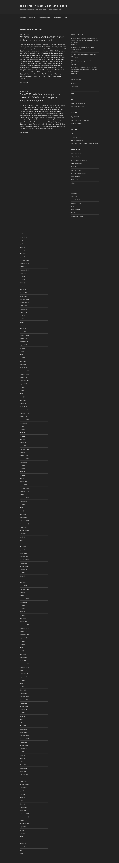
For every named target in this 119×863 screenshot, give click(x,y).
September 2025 (24, 270)
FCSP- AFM (74, 166)
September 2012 (24, 745)
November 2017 (24, 559)
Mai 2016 (22, 612)
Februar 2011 (23, 807)
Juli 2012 (22, 752)
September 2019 (24, 498)
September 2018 (24, 530)
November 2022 (24, 374)
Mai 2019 (22, 507)
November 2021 (24, 413)
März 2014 (23, 690)
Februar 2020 (23, 481)
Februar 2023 (23, 364)
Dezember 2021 (24, 410)
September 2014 (24, 673)
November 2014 (24, 667)
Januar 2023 (23, 367)
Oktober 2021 (23, 416)
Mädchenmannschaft (77, 140)
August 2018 (23, 533)
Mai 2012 (22, 758)
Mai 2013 (22, 719)
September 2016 (24, 599)
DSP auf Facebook (76, 153)
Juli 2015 (22, 641)
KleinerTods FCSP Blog (43, 6)
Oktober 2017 (23, 563)
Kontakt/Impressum (44, 17)
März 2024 (23, 328)
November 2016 (24, 592)
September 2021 (24, 420)
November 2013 (24, 700)
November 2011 (24, 778)
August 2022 (23, 384)
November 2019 (24, 491)
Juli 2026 (22, 240)
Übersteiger (74, 193)
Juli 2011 (22, 791)
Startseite (23, 17)
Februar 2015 (23, 657)
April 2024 (22, 325)
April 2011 (22, 800)
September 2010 (24, 823)
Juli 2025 (22, 276)
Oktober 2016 (23, 595)
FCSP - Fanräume (75, 180)
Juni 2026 (22, 244)
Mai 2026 (22, 247)
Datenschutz (57, 17)
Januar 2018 (23, 553)
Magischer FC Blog (76, 203)
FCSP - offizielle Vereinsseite (79, 160)
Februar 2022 (23, 403)
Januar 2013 (23, 732)
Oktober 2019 (23, 494)
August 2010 (23, 826)
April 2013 (22, 722)
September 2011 (24, 784)
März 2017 (23, 582)
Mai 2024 (22, 322)
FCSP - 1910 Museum (77, 163)
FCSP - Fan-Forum (76, 170)
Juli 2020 (22, 465)
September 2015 (24, 634)
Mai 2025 (22, 283)
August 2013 (23, 709)
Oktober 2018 (23, 527)
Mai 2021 (22, 433)
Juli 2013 (22, 713)
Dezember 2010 (24, 813)
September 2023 (24, 341)
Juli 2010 (22, 830)
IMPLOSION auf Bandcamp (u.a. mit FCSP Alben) (84, 143)
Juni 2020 (22, 468)
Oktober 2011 (23, 781)
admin (72, 93)
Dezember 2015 (24, 625)
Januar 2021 (23, 446)
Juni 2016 (22, 608)
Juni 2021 (22, 429)
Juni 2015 (22, 644)
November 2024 (24, 302)
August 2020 (23, 462)
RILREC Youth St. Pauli (77, 216)
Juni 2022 (22, 390)
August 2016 (23, 602)
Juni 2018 (22, 537)
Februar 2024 (23, 332)
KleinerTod (32, 17)
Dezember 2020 (24, 449)
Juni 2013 (22, 716)
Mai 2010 (22, 836)
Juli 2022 (22, 387)
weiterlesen (24, 82)
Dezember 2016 (24, 589)
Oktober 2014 (23, 670)
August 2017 (23, 569)
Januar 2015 (23, 660)
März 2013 (23, 726)
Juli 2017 (22, 573)
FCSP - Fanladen (75, 176)
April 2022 (22, 397)
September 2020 (24, 459)
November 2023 (24, 335)
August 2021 (23, 423)
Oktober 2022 (23, 377)
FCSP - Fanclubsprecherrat (78, 173)
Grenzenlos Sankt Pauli (77, 200)
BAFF (72, 133)
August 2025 (23, 273)
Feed (72, 90)
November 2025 (24, 263)
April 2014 (22, 687)
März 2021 (23, 439)
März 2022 (23, 400)
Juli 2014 (22, 680)
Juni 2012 (22, 755)
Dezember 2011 (24, 774)
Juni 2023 (22, 351)
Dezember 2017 (24, 556)
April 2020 (23, 475)
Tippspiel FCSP (75, 117)
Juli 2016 (22, 605)
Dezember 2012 (24, 735)
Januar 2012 (23, 771)
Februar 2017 (23, 586)
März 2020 (23, 478)
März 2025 (23, 289)
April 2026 (22, 250)
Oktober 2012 (23, 742)
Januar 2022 (23, 406)
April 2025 (22, 286)
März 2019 (23, 514)
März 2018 (23, 546)
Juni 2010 (22, 833)
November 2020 (24, 452)
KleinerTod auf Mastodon (78, 103)
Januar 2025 (23, 296)
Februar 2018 (23, 550)
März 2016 (23, 618)
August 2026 (23, 237)
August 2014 (23, 677)
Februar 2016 (23, 621)
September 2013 (24, 706)
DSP (65, 17)
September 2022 (24, 380)
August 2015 (23, 638)
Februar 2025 (23, 292)
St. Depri (73, 183)
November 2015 (24, 628)
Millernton (73, 213)
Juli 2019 (22, 504)
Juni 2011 (22, 794)
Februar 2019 (23, 517)
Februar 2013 (23, 729)
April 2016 (22, 615)
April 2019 (22, 511)
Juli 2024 (22, 315)
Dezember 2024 (24, 299)
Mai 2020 (22, 472)
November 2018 (24, 524)
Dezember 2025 (24, 260)
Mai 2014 (22, 683)
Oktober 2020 (24, 455)
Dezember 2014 (24, 664)
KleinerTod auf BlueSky (77, 106)
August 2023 (23, 345)
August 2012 (23, 748)
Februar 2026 (23, 257)
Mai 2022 (22, 393)
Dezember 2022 (24, 371)
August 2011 (23, 787)
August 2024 (23, 312)
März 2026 (23, 253)
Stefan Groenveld (75, 209)
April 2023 (22, 358)
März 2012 (23, 765)
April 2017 (22, 579)
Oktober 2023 (24, 338)
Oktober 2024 (24, 306)
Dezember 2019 (24, 488)
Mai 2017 (22, 576)
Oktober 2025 (24, 266)
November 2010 (24, 817)
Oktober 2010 (24, 820)
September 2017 (24, 566)
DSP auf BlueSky (75, 157)
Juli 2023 (22, 348)
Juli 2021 (22, 426)
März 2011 (23, 804)
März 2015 (23, 654)
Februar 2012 (23, 768)
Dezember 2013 (24, 696)
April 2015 (22, 651)
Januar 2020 (23, 485)
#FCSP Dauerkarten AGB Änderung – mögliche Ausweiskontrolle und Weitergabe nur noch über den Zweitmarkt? (84, 69)
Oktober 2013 (23, 703)
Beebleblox (74, 196)
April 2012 (22, 761)
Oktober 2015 (23, 631)
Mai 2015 (22, 647)
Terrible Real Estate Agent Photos (80, 120)
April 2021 (22, 436)
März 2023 (23, 361)
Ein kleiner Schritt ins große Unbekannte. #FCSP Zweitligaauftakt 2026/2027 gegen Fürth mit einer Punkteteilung (84, 40)
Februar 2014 (23, 693)
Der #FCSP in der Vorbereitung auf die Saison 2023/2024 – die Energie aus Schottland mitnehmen (40, 97)
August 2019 (23, 501)
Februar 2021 (23, 442)
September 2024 (24, 309)
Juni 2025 (22, 279)
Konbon (73, 206)
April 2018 (22, 543)
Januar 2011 (23, 810)
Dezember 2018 (24, 520)
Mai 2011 (22, 797)
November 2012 (24, 739)
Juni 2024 (22, 319)
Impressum (74, 83)
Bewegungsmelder (76, 137)
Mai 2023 (22, 354)
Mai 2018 (22, 540)
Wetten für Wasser (76, 123)
